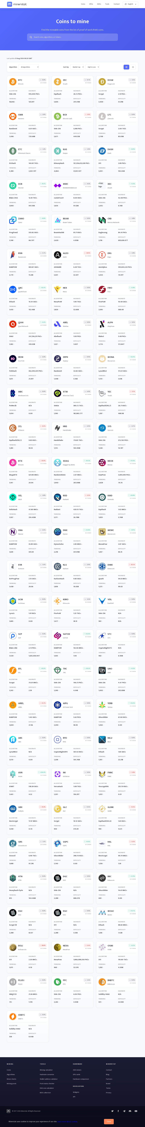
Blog (107, 1074)
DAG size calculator (47, 1088)
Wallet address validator (49, 1079)
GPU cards (76, 1074)
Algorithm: (13, 67)
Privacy (108, 1092)
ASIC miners (77, 1070)
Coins (83, 4)
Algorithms (11, 1074)
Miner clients (11, 1079)
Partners (109, 1079)
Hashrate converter (47, 1074)
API (74, 1096)
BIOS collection (45, 1092)
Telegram (124, 1111)
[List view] (133, 67)
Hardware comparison (81, 1079)
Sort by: (66, 67)
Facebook (118, 1111)
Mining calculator (46, 1070)
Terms (108, 1088)
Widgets (76, 1092)
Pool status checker (47, 1083)
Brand (108, 1083)
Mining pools (11, 1083)
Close (109, 1121)
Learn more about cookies (67, 1121)
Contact (117, 4)
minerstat (17, 4)
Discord (136, 1111)
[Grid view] (126, 67)
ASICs (99, 4)
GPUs (91, 4)
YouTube (130, 1111)
